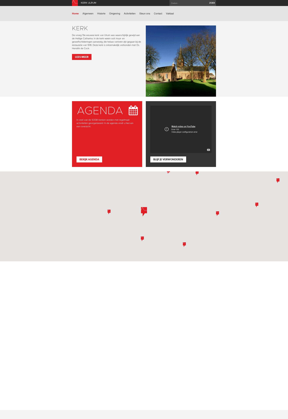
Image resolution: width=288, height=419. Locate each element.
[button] (256, 205)
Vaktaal (170, 13)
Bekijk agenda (89, 159)
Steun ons (144, 13)
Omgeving (114, 13)
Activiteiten (130, 13)
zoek (212, 3)
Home (75, 13)
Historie (101, 13)
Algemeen (87, 13)
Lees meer (81, 56)
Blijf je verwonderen (168, 159)
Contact (158, 13)
